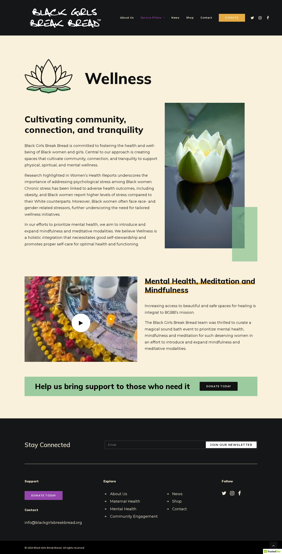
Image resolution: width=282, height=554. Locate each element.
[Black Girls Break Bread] (66, 17)
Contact (206, 17)
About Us (127, 17)
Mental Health (123, 509)
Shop (190, 17)
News (175, 17)
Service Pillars (151, 17)
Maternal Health (125, 501)
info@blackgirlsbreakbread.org (53, 522)
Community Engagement (134, 516)
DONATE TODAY (218, 386)
